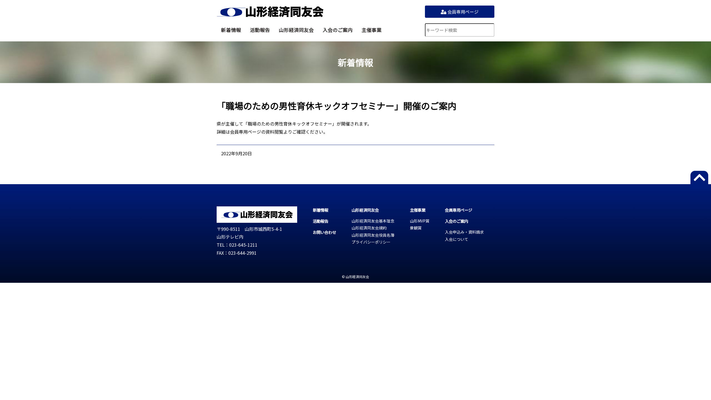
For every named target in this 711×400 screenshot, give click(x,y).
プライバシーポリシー (371, 242)
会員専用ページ (462, 11)
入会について (456, 239)
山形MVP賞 (419, 221)
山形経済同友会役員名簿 (373, 235)
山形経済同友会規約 (369, 228)
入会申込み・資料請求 (464, 232)
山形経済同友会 (270, 11)
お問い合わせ (324, 232)
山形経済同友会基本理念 (373, 221)
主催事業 (372, 29)
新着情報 (231, 29)
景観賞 (416, 228)
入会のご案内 (338, 29)
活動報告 (260, 29)
